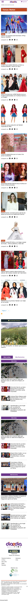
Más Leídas (7, 357)
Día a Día (4, 561)
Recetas (4, 565)
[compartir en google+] (15, 40)
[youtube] (18, 547)
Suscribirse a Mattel (1, 313)
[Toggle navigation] (2, 1)
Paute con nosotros (14, 555)
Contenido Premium (15, 320)
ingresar (24, 1)
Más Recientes (19, 357)
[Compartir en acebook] (10, 40)
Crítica (3, 560)
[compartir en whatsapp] (17, 40)
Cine (17, 560)
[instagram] (20, 547)
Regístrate (14, 553)
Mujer (3, 563)
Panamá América (6, 558)
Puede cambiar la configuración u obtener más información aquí (11, 593)
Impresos (18, 558)
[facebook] (14, 547)
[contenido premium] (14, 551)
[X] (16, 547)
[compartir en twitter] (12, 40)
